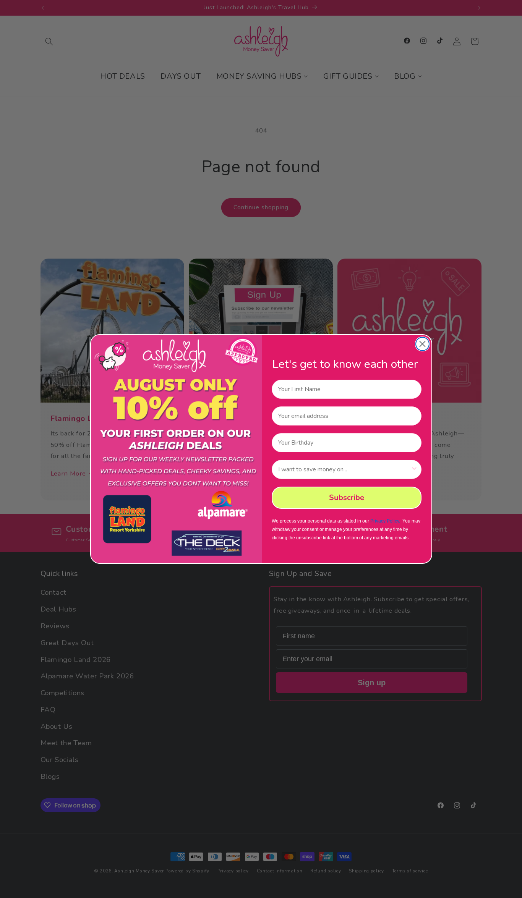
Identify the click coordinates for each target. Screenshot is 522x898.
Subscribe (346, 497)
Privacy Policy (384, 521)
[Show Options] (414, 469)
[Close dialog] (422, 344)
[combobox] (344, 469)
